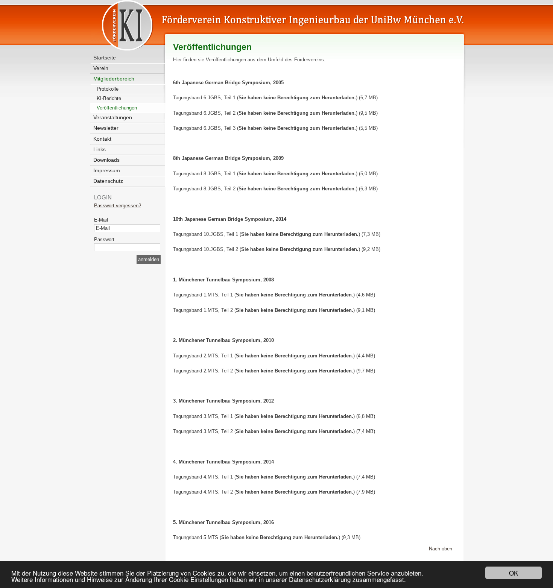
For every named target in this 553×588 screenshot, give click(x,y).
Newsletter (105, 128)
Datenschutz (108, 181)
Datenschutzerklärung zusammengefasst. (347, 579)
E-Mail (101, 220)
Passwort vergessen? (117, 205)
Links (99, 149)
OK (513, 572)
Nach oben (440, 549)
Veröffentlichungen (117, 108)
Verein (100, 68)
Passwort (104, 239)
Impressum (106, 170)
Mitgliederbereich (113, 79)
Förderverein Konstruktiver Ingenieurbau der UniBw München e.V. (265, 23)
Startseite (104, 58)
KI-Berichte (109, 98)
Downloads (106, 160)
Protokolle (107, 89)
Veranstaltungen (112, 117)
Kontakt (102, 139)
